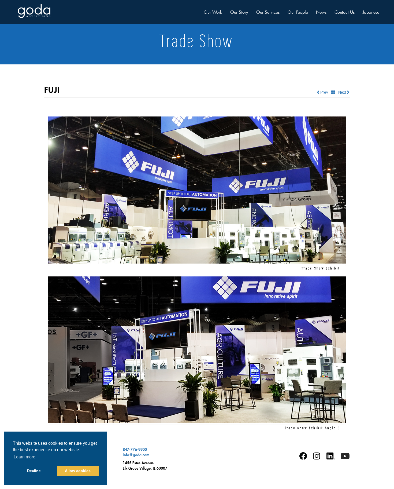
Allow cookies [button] (78, 471)
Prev (325, 92)
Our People (298, 12)
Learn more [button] (24, 457)
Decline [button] (34, 471)
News (321, 12)
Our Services (268, 12)
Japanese (371, 12)
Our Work (213, 12)
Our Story (239, 12)
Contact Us (344, 12)
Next (340, 92)
